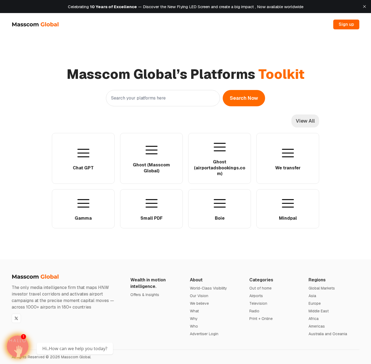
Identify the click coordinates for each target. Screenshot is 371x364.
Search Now (244, 98)
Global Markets (322, 288)
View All (305, 121)
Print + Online (261, 318)
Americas (317, 326)
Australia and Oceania (328, 333)
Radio (254, 311)
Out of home (260, 288)
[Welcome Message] (18, 346)
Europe (315, 303)
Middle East (319, 311)
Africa (314, 318)
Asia (312, 295)
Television (258, 303)
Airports (256, 295)
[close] (364, 6)
